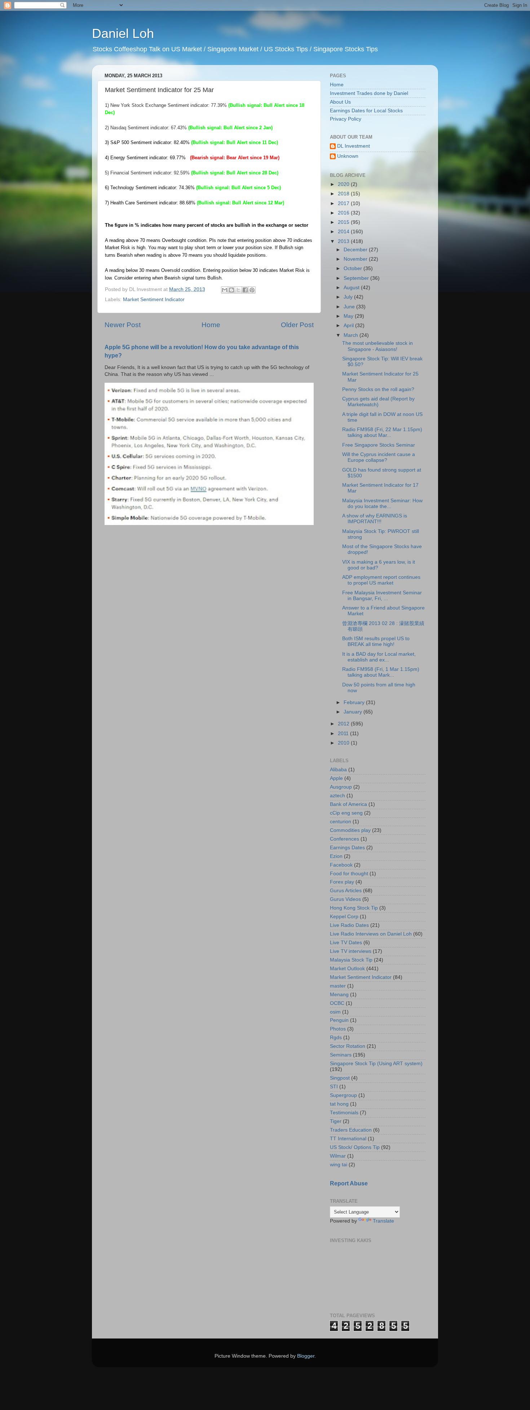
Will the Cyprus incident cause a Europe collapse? (378, 457)
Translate (383, 1221)
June (350, 306)
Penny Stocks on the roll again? (378, 389)
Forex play (342, 882)
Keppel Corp (344, 916)
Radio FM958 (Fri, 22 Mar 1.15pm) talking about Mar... (382, 432)
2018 (344, 193)
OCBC (337, 1003)
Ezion (336, 856)
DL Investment (353, 146)
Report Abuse (349, 1183)
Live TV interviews (350, 951)
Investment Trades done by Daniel (369, 93)
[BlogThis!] (231, 290)
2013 (344, 241)
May (349, 316)
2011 (344, 733)
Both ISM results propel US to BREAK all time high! (376, 641)
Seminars (341, 1055)
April (349, 325)
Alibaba (338, 769)
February (355, 702)
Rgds (336, 1037)
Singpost (340, 1078)
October (353, 268)
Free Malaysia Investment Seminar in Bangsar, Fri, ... (382, 595)
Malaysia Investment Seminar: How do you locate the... (382, 503)
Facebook (341, 865)
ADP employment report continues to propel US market (381, 580)
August (352, 287)
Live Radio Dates (349, 925)
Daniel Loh (123, 33)
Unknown (347, 156)
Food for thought (349, 873)
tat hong (339, 1104)
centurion (340, 821)
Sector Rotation (347, 1046)
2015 (344, 222)
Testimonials (344, 1112)
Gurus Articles (346, 890)
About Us (340, 102)
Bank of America (348, 804)
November (356, 259)
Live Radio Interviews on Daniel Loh (371, 934)
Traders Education (351, 1130)
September (357, 278)
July (349, 297)
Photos (338, 1029)
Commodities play (350, 830)
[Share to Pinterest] (252, 290)
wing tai (338, 1164)
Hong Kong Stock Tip (354, 908)
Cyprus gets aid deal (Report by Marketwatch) (378, 401)
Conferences (344, 839)
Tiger (335, 1121)
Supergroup (343, 1095)
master (338, 986)
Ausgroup (341, 787)
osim (335, 1012)
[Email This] (224, 290)
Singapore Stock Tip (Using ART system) (376, 1063)
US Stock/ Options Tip (355, 1147)
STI (334, 1086)
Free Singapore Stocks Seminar (378, 445)
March (351, 335)
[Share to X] (238, 290)
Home (211, 325)
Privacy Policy (345, 119)
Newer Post (123, 325)
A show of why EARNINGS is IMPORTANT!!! (374, 518)
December (356, 249)
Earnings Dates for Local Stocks (366, 110)
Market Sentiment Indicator (154, 299)
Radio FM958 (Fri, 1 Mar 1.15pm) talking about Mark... (380, 672)
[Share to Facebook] (245, 290)
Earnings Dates (347, 847)
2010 (344, 743)
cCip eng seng (346, 813)
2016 (344, 213)
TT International (348, 1138)
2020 (344, 184)
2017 (344, 203)
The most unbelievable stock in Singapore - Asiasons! (377, 346)
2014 (344, 231)
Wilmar (338, 1156)
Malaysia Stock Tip (351, 960)
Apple (336, 778)
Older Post (297, 325)
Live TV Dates (346, 942)
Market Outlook (347, 968)
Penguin (339, 1020)
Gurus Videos (345, 899)
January (353, 712)
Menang (339, 994)
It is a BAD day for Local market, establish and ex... (379, 657)
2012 (344, 723)
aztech (337, 795)
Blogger (305, 1356)
